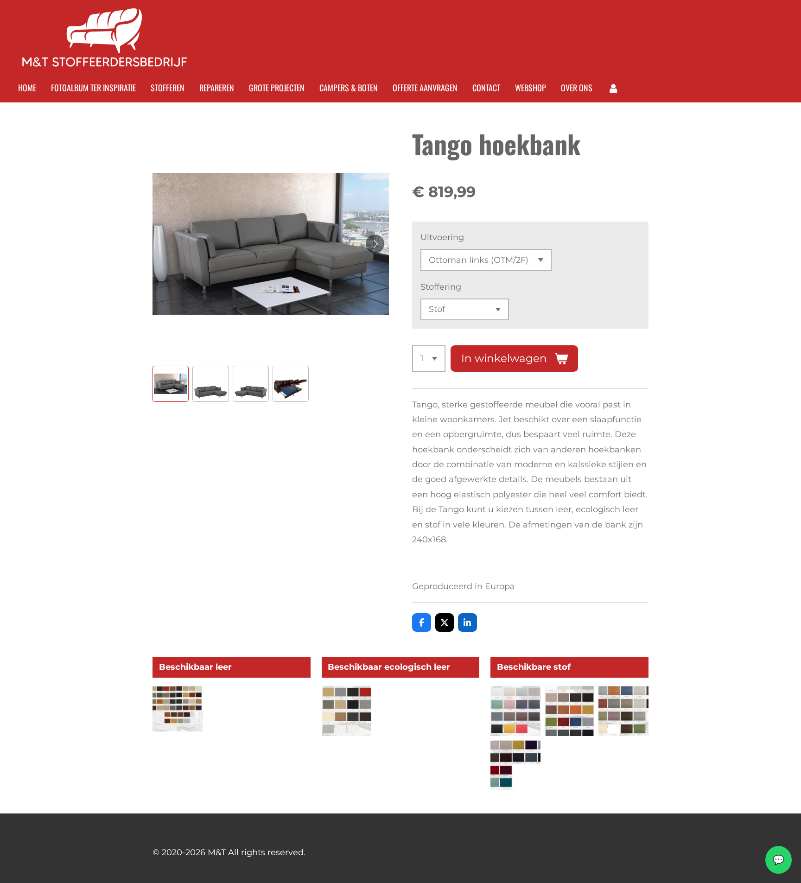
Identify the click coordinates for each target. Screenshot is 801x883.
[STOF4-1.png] (624, 711)
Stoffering (440, 287)
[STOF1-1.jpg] (516, 711)
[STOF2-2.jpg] (516, 765)
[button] (171, 384)
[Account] (613, 88)
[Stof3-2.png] (569, 711)
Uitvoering (442, 237)
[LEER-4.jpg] (178, 711)
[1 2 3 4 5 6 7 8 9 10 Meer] (428, 358)
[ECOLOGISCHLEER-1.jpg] (346, 711)
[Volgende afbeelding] (375, 244)
